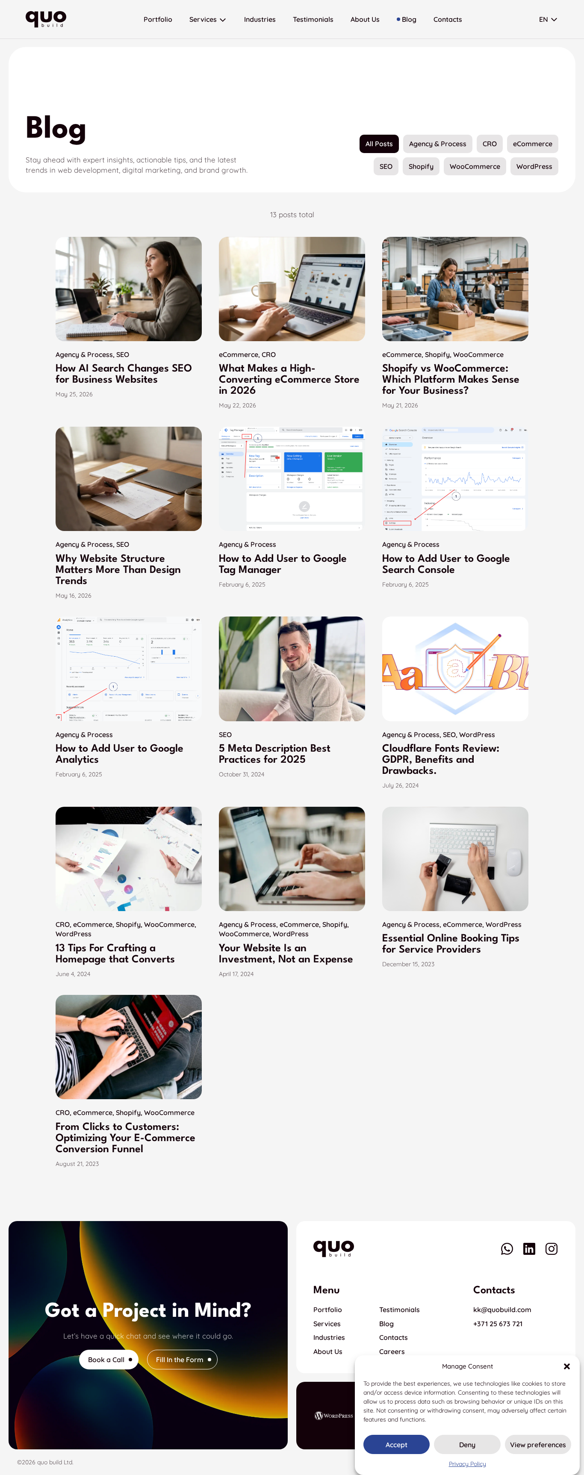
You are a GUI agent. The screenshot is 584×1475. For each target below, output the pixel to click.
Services (327, 1323)
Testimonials (399, 1309)
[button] (567, 1366)
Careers (392, 1351)
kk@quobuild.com (502, 1309)
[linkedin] (529, 1249)
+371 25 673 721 (497, 1323)
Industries (329, 1337)
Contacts (393, 1337)
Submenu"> (554, 19)
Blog (386, 1323)
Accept (396, 1444)
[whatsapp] (507, 1249)
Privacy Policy (467, 1464)
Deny (467, 1444)
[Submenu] (222, 19)
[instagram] (551, 1249)
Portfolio (327, 1309)
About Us (327, 1351)
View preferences (538, 1444)
